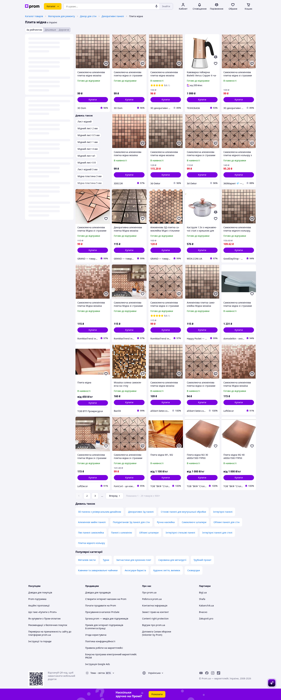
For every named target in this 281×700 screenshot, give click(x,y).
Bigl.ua (203, 592)
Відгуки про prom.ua (153, 625)
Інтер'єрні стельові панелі (180, 532)
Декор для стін (88, 16)
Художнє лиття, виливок (166, 570)
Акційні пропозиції (39, 605)
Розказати (157, 694)
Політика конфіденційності (100, 641)
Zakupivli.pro (206, 618)
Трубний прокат (202, 559)
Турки (106, 559)
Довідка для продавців (98, 592)
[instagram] (213, 673)
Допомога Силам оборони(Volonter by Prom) (156, 633)
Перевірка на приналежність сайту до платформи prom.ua (49, 633)
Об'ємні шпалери (149, 532)
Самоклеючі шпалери (194, 522)
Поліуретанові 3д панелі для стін (131, 522)
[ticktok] (219, 673)
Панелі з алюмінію (121, 532)
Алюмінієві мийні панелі (92, 522)
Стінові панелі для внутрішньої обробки (183, 511)
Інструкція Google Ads (97, 664)
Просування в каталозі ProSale (102, 612)
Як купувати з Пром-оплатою (44, 618)
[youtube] (201, 673)
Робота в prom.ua (152, 599)
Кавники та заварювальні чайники (98, 570)
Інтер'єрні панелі (223, 511)
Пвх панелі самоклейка (91, 532)
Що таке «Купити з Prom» (42, 612)
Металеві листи (87, 559)
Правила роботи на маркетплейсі (104, 647)
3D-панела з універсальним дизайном (99, 511)
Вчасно (203, 612)
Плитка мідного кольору (91, 543)
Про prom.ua (149, 592)
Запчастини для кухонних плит (133, 559)
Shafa (202, 599)
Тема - (97, 672)
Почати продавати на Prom (100, 605)
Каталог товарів (34, 16)
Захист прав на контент (155, 612)
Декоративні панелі (113, 16)
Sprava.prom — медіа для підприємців (106, 618)
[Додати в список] (106, 63)
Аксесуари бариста (135, 570)
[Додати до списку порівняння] (215, 57)
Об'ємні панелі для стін (227, 522)
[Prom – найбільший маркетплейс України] (32, 6)
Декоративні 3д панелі (141, 511)
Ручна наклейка (166, 522)
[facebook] (207, 673)
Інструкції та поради (39, 641)
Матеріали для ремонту (61, 16)
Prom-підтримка (37, 599)
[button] (92, 99)
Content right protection (155, 618)
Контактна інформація (154, 605)
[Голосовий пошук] (156, 6)
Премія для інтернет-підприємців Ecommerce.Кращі (104, 626)
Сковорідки (193, 570)
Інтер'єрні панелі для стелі (217, 532)
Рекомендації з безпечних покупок (47, 625)
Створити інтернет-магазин (101, 599)
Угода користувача (95, 634)
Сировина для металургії (172, 559)
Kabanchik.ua (206, 605)
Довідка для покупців (40, 592)
